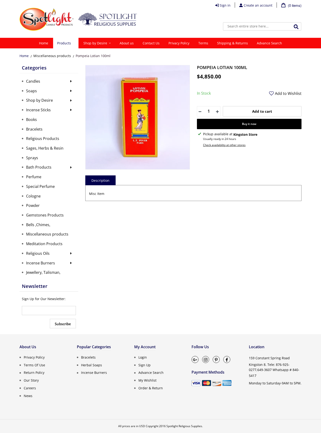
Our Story (31, 380)
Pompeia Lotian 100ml (93, 56)
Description (100, 180)
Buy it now (249, 124)
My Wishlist (147, 380)
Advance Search (151, 372)
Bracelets (88, 357)
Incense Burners (94, 372)
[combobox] (262, 26)
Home (24, 56)
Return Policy (34, 372)
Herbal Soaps (91, 365)
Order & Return (150, 388)
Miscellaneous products (52, 56)
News (28, 395)
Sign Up (144, 365)
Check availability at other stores (224, 145)
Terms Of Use (34, 365)
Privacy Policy (34, 357)
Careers (30, 388)
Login (142, 357)
